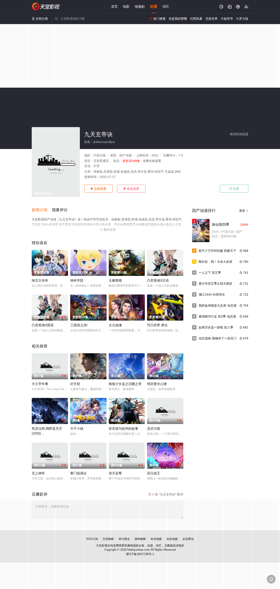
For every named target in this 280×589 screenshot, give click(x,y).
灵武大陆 (153, 428)
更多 (243, 210)
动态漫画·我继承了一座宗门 (217, 338)
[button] (42, 210)
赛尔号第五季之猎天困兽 (215, 283)
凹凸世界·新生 (157, 325)
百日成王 (153, 473)
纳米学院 (76, 280)
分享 (234, 188)
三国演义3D (79, 325)
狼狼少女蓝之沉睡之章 (125, 384)
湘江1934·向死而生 (212, 294)
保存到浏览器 (239, 134)
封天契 (75, 384)
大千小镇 (76, 428)
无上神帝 (38, 473)
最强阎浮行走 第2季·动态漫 (217, 316)
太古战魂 (115, 325)
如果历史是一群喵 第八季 (216, 327)
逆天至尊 (115, 473)
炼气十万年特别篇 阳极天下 (217, 250)
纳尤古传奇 (40, 280)
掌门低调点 (78, 473)
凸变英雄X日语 (158, 280)
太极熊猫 (115, 280)
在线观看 (98, 188)
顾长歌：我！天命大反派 (215, 261)
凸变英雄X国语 (43, 325)
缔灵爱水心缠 (157, 384)
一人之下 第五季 (210, 272)
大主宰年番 (40, 384)
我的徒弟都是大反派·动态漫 (217, 305)
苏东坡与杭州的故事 (123, 428)
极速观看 (131, 188)
